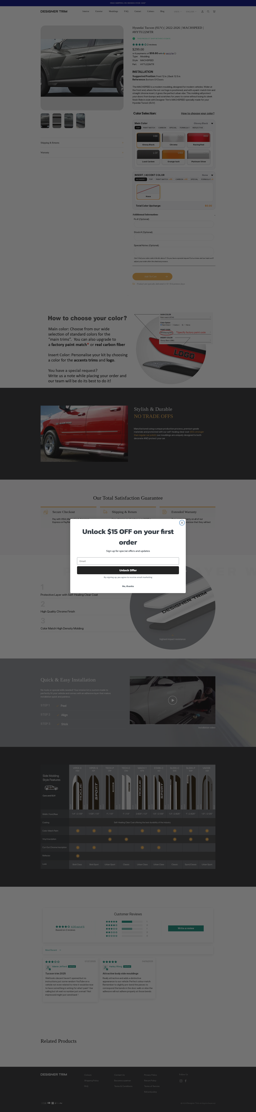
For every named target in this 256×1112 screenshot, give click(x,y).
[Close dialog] (182, 522)
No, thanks (128, 586)
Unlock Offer (128, 570)
